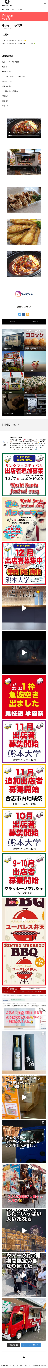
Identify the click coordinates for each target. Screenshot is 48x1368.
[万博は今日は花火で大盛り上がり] (24, 1230)
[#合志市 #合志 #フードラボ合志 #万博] (24, 1275)
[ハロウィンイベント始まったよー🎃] (24, 608)
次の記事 (35, 321)
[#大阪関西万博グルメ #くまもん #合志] (24, 1186)
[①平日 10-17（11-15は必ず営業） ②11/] (24, 741)
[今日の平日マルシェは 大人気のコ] (24, 1319)
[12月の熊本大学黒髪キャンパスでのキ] (24, 563)
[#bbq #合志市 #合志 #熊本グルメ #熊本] (24, 919)
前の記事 (13, 321)
